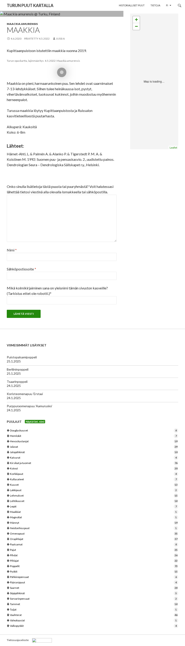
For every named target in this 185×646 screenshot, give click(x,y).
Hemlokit (92, 436)
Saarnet (92, 588)
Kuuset (92, 485)
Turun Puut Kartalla (30, 5)
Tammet (92, 604)
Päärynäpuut (92, 582)
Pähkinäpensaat (92, 577)
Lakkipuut (92, 490)
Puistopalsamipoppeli (22, 357)
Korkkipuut (92, 474)
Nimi (12, 250)
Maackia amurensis (22, 24)
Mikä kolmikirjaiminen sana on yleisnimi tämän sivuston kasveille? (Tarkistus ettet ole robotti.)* (57, 291)
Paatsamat (92, 544)
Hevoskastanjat (92, 441)
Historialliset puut (132, 5)
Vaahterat (92, 615)
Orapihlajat (92, 539)
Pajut (92, 550)
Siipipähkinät (92, 593)
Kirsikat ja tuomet (92, 463)
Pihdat (92, 555)
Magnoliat (92, 517)
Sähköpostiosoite (21, 269)
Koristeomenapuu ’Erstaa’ (25, 394)
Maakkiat (92, 512)
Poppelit (92, 566)
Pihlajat (92, 560)
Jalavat (92, 447)
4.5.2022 (44, 38)
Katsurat (92, 457)
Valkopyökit (92, 626)
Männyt (92, 523)
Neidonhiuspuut (92, 528)
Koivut (92, 468)
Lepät (92, 506)
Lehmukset (92, 495)
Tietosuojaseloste (18, 640)
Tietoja (155, 5)
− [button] (136, 26)
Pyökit (92, 571)
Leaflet (173, 147)
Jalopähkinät (92, 452)
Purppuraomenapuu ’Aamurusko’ (29, 406)
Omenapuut (92, 533)
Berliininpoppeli (17, 369)
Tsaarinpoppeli (17, 381)
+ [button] (136, 19)
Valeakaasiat (92, 620)
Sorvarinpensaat (92, 598)
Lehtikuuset (92, 501)
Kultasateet (92, 479)
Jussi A (60, 38)
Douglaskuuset (92, 430)
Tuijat (92, 609)
